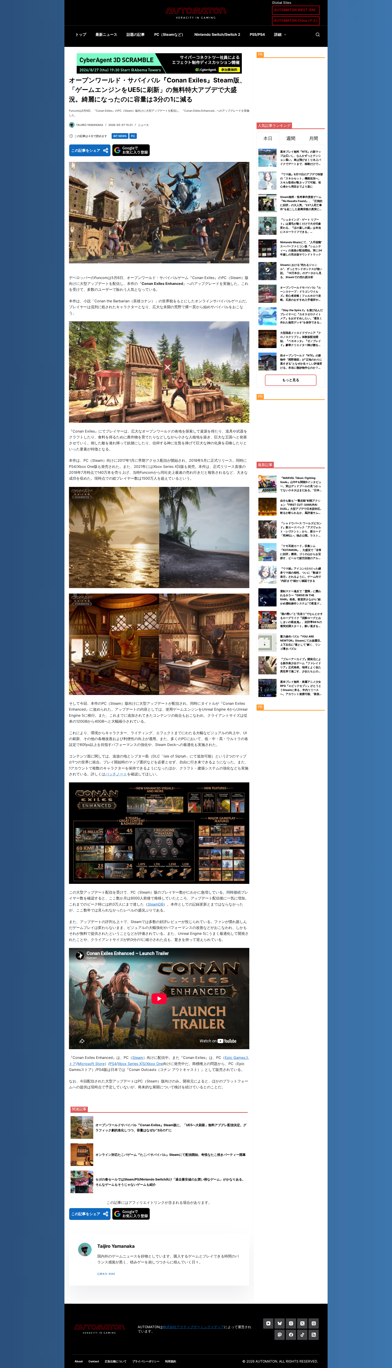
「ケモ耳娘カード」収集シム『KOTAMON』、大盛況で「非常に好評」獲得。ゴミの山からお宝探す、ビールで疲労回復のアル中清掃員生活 (300, 554)
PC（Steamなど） (169, 34)
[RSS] (314, 1335)
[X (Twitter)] (302, 1323)
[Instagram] (291, 1323)
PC (133, 136)
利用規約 (170, 1361)
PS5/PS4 (257, 34)
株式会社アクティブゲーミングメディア (193, 1327)
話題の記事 (136, 34)
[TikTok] (302, 1335)
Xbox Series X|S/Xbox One (140, 1063)
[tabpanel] (290, 266)
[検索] (318, 34)
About (79, 1361)
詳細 (278, 34)
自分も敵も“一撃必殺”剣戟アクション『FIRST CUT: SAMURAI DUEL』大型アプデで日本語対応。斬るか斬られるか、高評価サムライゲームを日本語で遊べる (301, 509)
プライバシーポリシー (145, 1361)
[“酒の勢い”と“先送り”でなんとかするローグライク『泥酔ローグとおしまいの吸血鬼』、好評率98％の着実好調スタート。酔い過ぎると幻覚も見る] (267, 620)
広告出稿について (116, 1361)
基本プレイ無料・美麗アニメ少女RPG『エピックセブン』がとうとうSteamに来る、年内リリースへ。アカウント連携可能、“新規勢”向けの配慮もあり (300, 690)
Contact (93, 1361)
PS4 (113, 1063)
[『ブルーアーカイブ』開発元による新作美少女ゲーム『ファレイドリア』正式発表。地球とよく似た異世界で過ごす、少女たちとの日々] (267, 665)
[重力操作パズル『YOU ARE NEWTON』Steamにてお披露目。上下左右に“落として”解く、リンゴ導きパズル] (267, 643)
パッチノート (116, 774)
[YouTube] (268, 1323)
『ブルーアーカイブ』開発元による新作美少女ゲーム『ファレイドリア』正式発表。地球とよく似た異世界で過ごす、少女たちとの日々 (300, 667)
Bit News (120, 136)
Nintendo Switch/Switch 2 (217, 34)
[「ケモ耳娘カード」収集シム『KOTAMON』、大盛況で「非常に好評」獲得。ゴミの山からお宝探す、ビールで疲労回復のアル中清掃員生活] (267, 552)
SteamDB (155, 904)
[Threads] (314, 1323)
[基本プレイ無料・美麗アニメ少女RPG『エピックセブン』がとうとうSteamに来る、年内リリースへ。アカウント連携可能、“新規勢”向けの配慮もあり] (267, 688)
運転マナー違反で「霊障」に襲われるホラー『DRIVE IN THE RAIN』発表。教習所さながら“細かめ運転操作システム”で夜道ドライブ (301, 599)
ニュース (143, 125)
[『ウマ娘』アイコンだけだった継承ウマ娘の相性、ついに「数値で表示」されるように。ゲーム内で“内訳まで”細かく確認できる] (267, 575)
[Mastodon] (279, 1335)
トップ (80, 34)
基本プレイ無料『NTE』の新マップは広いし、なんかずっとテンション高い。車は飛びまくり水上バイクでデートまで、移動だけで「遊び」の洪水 (300, 160)
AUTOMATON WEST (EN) (295, 10)
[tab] (268, 138)
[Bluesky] (279, 1323)
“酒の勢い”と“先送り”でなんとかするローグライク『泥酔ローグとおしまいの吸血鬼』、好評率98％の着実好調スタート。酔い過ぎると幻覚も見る (301, 622)
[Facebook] (291, 1335)
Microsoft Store (91, 1063)
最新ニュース (106, 34)
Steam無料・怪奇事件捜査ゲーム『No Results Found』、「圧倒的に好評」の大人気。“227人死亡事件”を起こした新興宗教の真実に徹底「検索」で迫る (301, 205)
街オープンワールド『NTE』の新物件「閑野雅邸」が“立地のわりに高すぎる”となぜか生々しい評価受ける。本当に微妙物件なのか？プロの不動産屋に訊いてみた (301, 363)
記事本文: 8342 (106, 1273)
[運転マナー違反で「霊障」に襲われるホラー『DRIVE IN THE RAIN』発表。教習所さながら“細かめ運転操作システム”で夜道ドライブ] (267, 597)
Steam (137, 1057)
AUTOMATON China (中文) (296, 20)
